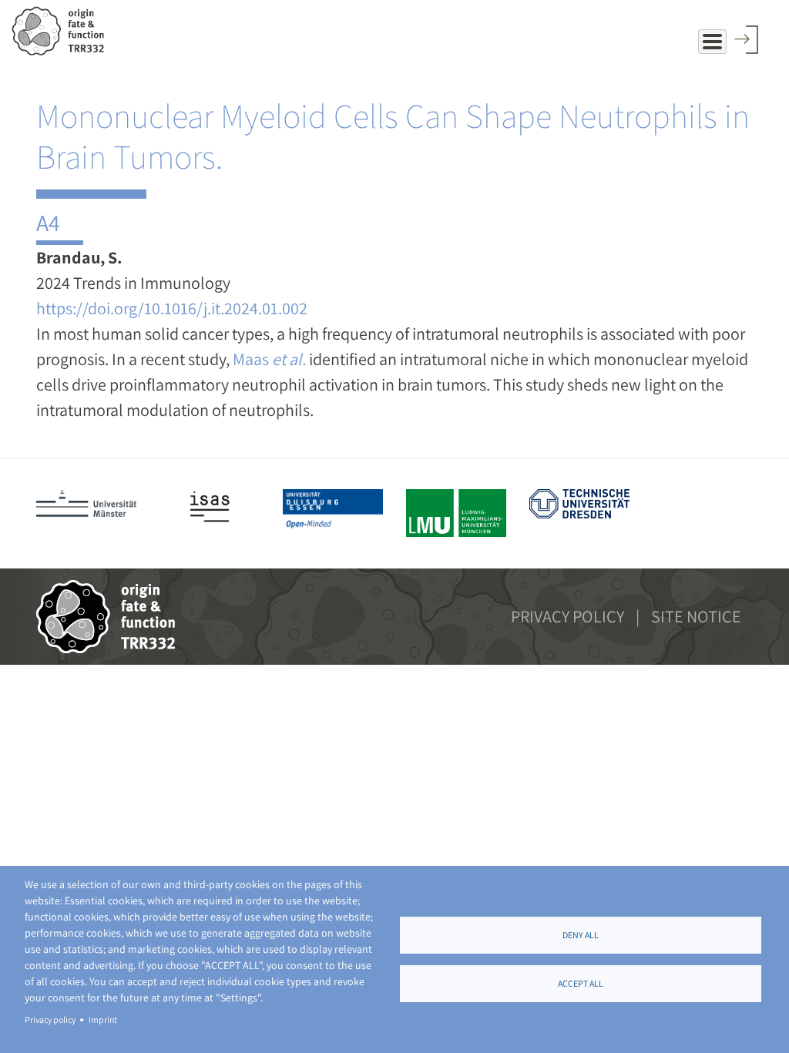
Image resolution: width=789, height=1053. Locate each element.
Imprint (103, 1019)
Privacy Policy (567, 616)
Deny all (580, 935)
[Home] (64, 30)
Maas (269, 359)
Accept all (580, 983)
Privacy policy (50, 1019)
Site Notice (696, 616)
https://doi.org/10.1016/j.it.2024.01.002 (171, 308)
